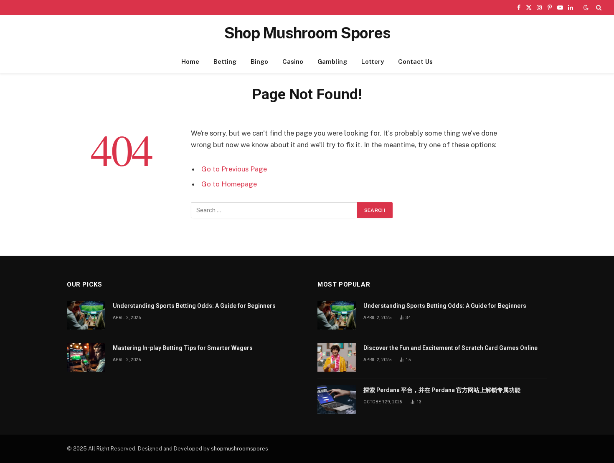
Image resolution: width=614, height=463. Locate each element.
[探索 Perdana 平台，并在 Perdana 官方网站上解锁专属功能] (336, 399)
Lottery (372, 61)
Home (190, 61)
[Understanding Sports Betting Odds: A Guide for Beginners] (86, 315)
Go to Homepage (229, 184)
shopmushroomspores (239, 448)
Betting (224, 61)
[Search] (597, 7)
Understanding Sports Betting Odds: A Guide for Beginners (194, 305)
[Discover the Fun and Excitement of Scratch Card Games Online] (336, 357)
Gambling (332, 61)
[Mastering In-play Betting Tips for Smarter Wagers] (86, 357)
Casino (292, 61)
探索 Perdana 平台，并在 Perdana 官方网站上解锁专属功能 (441, 390)
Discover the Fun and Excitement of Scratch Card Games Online (450, 348)
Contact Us (415, 61)
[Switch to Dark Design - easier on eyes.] (586, 7)
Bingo (259, 61)
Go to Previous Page (234, 169)
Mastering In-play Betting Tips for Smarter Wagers (183, 348)
